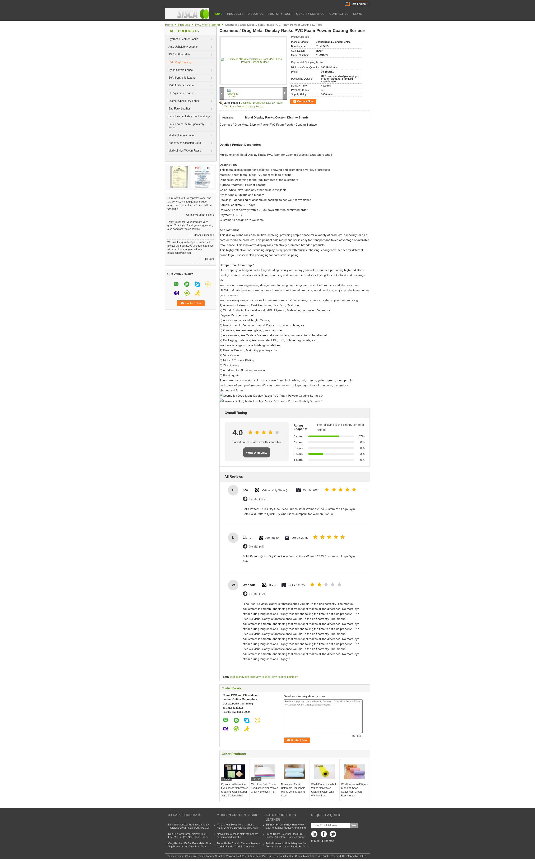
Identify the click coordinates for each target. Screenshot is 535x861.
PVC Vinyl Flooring (207, 24)
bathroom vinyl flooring (257, 676)
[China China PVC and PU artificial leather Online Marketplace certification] (179, 176)
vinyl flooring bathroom (285, 676)
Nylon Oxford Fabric (180, 69)
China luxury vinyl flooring (200, 856)
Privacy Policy (175, 856)
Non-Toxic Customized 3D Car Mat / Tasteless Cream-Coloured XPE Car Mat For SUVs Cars (188, 827)
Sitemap (329, 840)
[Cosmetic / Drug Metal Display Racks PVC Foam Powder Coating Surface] (253, 60)
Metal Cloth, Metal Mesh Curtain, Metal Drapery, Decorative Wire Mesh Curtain (238, 827)
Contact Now (305, 101)
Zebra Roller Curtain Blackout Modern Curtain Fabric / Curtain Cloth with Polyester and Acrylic (238, 846)
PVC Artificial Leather (181, 85)
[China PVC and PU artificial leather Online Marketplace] (187, 13)
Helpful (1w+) (257, 594)
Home (218, 13)
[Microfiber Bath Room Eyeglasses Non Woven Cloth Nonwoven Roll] (264, 772)
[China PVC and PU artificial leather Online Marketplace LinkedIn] (315, 835)
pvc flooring (236, 676)
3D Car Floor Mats (179, 54)
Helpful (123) (257, 499)
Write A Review (256, 452)
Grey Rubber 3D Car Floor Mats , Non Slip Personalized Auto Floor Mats (189, 845)
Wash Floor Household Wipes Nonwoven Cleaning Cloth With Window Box (324, 790)
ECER (362, 856)
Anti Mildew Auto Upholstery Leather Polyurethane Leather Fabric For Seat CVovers (287, 846)
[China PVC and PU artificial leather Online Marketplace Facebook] (324, 835)
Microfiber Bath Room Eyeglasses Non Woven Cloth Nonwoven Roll (264, 788)
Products (235, 13)
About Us (256, 13)
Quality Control (310, 13)
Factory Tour (279, 13)
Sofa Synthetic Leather (182, 77)
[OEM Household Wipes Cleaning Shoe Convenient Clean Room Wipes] (354, 772)
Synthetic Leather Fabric (183, 39)
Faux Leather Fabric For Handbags (189, 116)
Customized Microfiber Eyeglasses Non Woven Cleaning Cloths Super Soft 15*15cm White (234, 790)
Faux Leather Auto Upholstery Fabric (186, 125)
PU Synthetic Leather (181, 93)
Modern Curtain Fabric (181, 135)
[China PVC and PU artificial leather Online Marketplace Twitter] (332, 835)
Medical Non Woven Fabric (184, 150)
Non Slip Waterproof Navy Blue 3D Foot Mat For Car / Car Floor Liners (188, 836)
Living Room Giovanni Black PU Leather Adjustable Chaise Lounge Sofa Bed (285, 837)
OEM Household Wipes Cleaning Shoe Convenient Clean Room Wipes (354, 790)
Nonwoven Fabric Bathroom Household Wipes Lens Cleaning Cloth (293, 790)
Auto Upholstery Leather (183, 46)
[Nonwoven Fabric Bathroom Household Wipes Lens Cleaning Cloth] (294, 772)
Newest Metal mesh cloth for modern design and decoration (237, 836)
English (361, 4)
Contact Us (338, 13)
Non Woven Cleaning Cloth (184, 142)
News (357, 13)
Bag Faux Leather (179, 108)
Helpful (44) (256, 546)
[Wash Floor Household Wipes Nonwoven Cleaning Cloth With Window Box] (324, 772)
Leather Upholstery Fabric (184, 100)
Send (354, 825)
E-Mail (315, 840)
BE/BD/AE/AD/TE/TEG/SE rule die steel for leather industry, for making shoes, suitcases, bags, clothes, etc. (286, 827)
